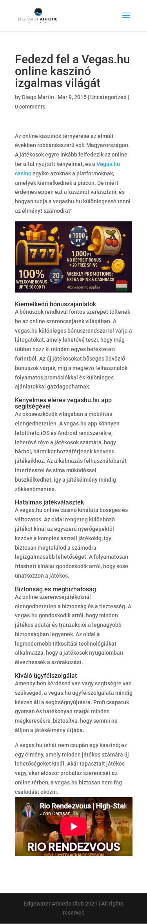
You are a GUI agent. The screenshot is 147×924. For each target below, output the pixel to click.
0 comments (30, 106)
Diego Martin (38, 97)
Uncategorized (108, 97)
